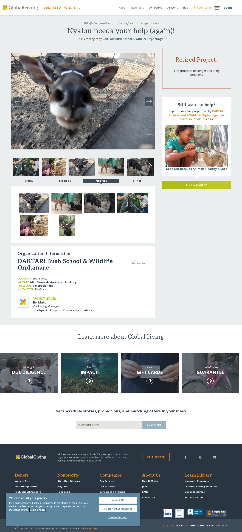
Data (224, 525)
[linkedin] (214, 458)
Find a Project (196, 185)
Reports (65, 180)
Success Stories (194, 497)
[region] (73, 509)
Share (137, 180)
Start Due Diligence (68, 481)
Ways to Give (22, 481)
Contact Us (148, 497)
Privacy (180, 525)
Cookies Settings (117, 517)
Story (29, 180)
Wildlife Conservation (96, 23)
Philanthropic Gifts (26, 486)
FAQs (145, 491)
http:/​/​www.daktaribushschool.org (53, 282)
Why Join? (62, 486)
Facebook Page (43, 285)
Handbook (63, 491)
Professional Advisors (28, 491)
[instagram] (200, 458)
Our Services (107, 481)
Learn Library (198, 475)
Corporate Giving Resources (201, 486)
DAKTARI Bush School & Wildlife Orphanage (133, 39)
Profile (39, 289)
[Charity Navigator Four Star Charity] (169, 513)
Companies (155, 7)
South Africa (125, 23)
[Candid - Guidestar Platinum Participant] (181, 513)
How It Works (150, 481)
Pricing (210, 525)
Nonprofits (137, 7)
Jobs (144, 486)
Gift (205, 7)
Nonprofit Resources (197, 481)
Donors (22, 475)
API (218, 525)
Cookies (190, 525)
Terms (200, 525)
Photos (101, 180)
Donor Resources (195, 491)
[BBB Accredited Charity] (196, 513)
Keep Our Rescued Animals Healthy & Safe (196, 169)
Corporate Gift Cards (112, 491)
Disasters (172, 7)
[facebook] (185, 458)
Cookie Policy (37, 509)
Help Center (156, 457)
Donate (59, 8)
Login (228, 8)
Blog (185, 7)
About (122, 7)
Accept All (118, 500)
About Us (151, 475)
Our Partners (107, 486)
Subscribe (154, 424)
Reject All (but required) (118, 508)
